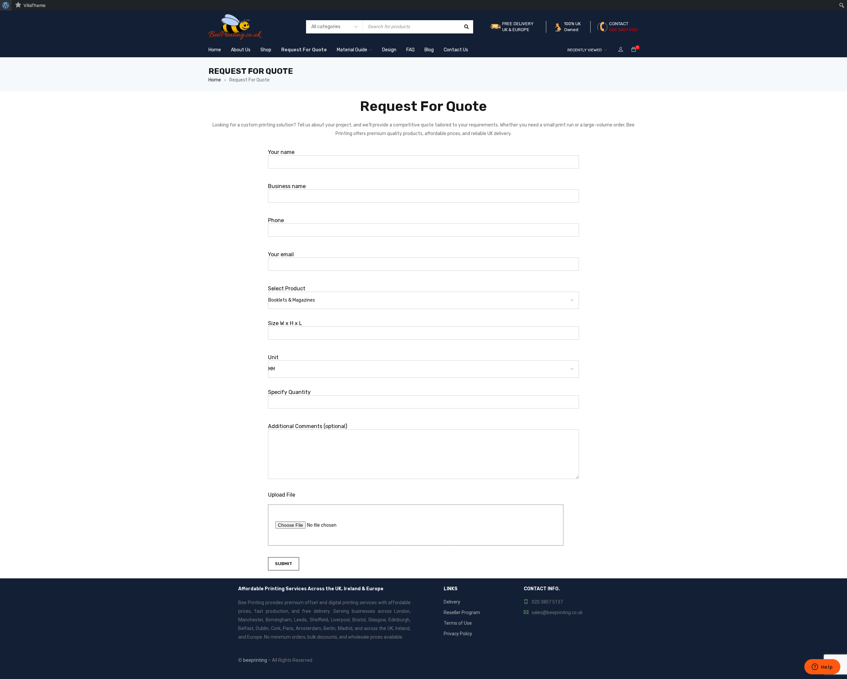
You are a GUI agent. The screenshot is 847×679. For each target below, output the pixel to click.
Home (214, 80)
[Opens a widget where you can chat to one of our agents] (822, 667)
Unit (273, 357)
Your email (281, 254)
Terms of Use (458, 623)
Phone (276, 220)
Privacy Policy (458, 633)
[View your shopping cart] (633, 50)
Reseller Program (462, 612)
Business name (287, 186)
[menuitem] (6, 5)
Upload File (281, 495)
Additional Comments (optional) (307, 426)
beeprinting (255, 660)
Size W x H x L (285, 323)
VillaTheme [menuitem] (34, 5)
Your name (281, 152)
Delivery (452, 602)
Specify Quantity (289, 392)
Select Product (286, 288)
